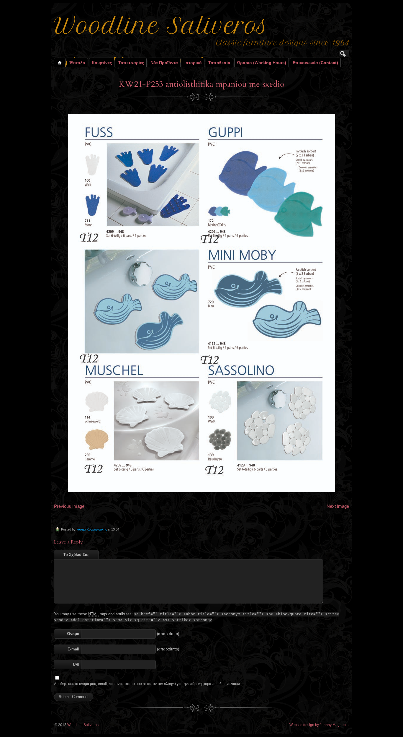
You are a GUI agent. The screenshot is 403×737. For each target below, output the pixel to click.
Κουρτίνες (102, 62)
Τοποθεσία (219, 62)
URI (76, 664)
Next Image (338, 506)
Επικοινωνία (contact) (315, 62)
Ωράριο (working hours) (261, 62)
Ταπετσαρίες (131, 62)
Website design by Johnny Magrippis (318, 725)
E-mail (73, 649)
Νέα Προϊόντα (164, 62)
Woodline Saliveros (83, 725)
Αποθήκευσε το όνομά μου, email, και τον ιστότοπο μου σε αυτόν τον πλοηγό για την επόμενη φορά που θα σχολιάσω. (147, 684)
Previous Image (69, 506)
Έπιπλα (77, 62)
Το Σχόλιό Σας (76, 554)
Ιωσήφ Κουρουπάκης (91, 529)
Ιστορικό (193, 62)
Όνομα (73, 634)
